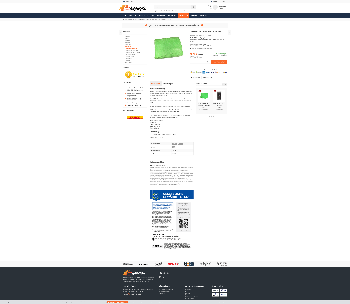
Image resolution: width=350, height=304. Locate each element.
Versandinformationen (165, 291)
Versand (200, 57)
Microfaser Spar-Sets (132, 50)
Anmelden (215, 2)
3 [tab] (213, 117)
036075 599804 (136, 294)
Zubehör (193, 15)
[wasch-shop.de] (135, 8)
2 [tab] (212, 117)
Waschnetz (129, 58)
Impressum (188, 295)
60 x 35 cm (203, 46)
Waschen (132, 15)
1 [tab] (210, 117)
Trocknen (180, 143)
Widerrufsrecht (189, 298)
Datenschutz (188, 289)
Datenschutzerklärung (121, 302)
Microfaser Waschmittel (133, 52)
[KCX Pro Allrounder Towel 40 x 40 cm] (120, 32)
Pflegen (141, 15)
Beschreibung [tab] (156, 83)
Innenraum (171, 15)
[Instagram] (163, 277)
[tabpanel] (204, 101)
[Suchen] (193, 7)
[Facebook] (160, 277)
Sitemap (187, 293)
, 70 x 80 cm (210, 46)
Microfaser (182, 15)
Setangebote (204, 15)
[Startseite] (123, 19)
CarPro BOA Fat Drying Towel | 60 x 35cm (204, 105)
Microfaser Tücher (201, 44)
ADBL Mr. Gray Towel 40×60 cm (219, 105)
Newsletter (162, 293)
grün (174, 147)
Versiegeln (160, 15)
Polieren (150, 15)
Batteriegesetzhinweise (192, 297)
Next (225, 84)
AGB (186, 291)
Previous (222, 84)
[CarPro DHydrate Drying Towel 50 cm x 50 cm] (229, 32)
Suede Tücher (130, 56)
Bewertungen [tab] (168, 83)
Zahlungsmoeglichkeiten (166, 289)
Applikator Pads (130, 54)
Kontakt (224, 2)
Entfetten (175, 143)
